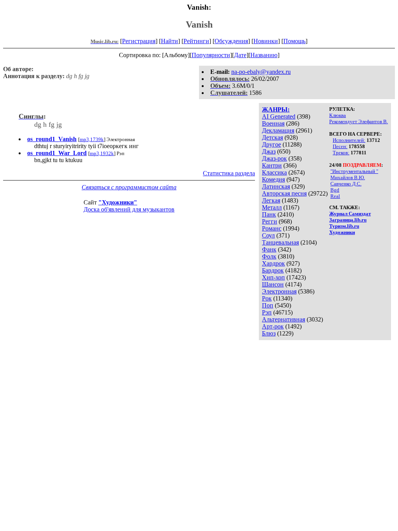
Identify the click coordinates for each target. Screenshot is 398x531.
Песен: (340, 146)
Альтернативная (283, 319)
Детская (272, 137)
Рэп (267, 312)
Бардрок (273, 270)
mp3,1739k (92, 139)
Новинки (265, 41)
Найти (169, 41)
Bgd (334, 190)
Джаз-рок (274, 158)
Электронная (279, 291)
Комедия (273, 179)
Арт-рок (273, 326)
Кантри (272, 165)
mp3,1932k (102, 153)
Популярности (211, 55)
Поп (267, 305)
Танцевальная (280, 242)
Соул (268, 235)
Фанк (269, 249)
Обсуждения (231, 41)
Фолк (269, 256)
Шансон (273, 284)
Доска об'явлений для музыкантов (129, 209)
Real (335, 196)
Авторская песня (284, 193)
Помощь (294, 41)
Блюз (269, 333)
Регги (269, 221)
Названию (264, 55)
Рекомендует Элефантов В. (358, 121)
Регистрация (138, 41)
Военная (273, 123)
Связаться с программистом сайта (129, 187)
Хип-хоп (273, 277)
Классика (274, 172)
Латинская (276, 186)
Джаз (269, 151)
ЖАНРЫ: (276, 109)
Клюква (337, 115)
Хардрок (273, 263)
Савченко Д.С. (345, 184)
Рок (267, 298)
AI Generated (278, 116)
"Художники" (117, 202)
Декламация (278, 130)
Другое (271, 144)
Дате (240, 55)
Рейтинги (196, 41)
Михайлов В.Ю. (347, 177)
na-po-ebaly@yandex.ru (261, 71)
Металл (272, 207)
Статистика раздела (229, 173)
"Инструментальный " (354, 171)
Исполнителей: (349, 140)
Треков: (341, 152)
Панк (269, 214)
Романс (271, 228)
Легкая (271, 200)
